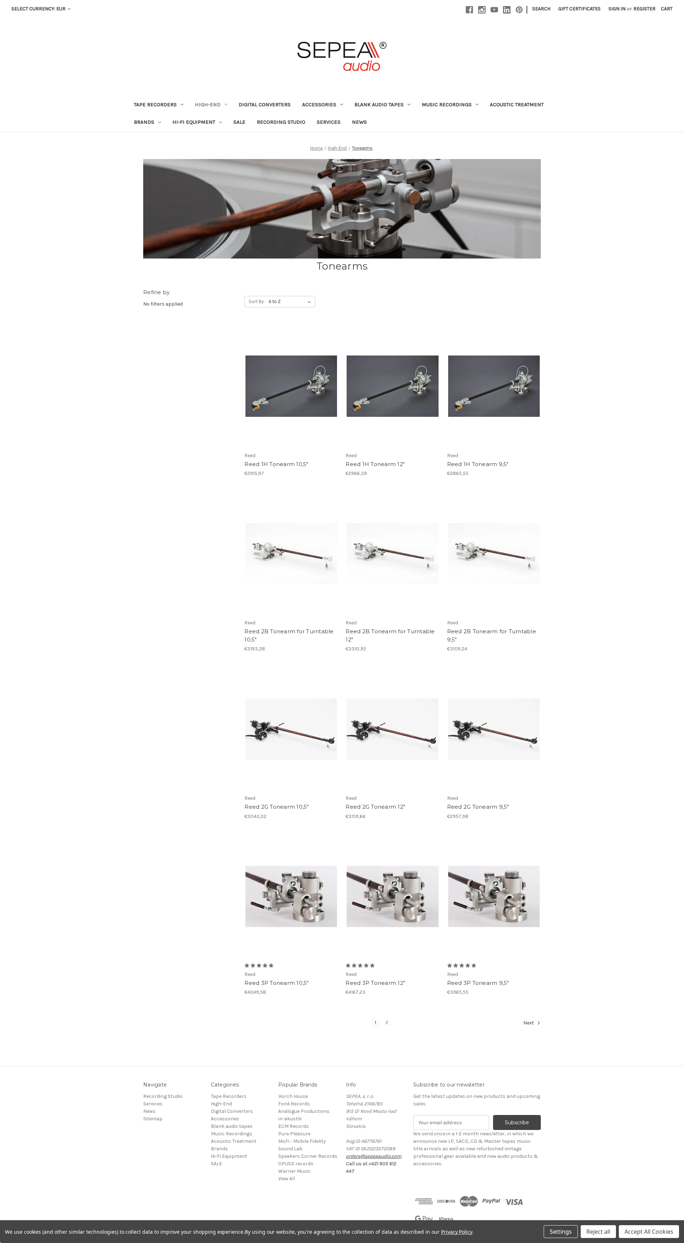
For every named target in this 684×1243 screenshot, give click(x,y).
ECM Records (293, 1126)
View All (286, 1179)
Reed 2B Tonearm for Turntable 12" (390, 635)
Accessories (319, 104)
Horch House (293, 1096)
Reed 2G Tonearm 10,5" (276, 806)
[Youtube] (494, 10)
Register (644, 9)
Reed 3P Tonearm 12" (375, 982)
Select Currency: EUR (39, 9)
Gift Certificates (579, 9)
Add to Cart (494, 735)
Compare (289, 380)
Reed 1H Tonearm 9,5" (478, 464)
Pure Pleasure (294, 1134)
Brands (144, 122)
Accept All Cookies (649, 1232)
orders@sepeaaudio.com (373, 1156)
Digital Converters (265, 104)
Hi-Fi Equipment (193, 122)
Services (329, 122)
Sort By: (257, 301)
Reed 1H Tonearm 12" (375, 464)
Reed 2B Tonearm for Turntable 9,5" (491, 635)
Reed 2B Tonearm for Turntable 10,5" (288, 635)
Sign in (617, 9)
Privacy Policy (456, 1231)
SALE (239, 122)
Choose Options (291, 392)
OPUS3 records (296, 1164)
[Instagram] (482, 10)
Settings (561, 1232)
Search (541, 9)
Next (529, 1023)
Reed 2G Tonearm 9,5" (478, 806)
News (359, 122)
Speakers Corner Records (307, 1156)
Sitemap (152, 1119)
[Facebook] (469, 10)
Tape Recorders (155, 104)
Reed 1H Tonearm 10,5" (276, 464)
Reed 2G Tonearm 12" (375, 806)
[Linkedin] (507, 10)
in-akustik (290, 1119)
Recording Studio (281, 122)
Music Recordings (447, 104)
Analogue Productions (304, 1111)
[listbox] (291, 301)
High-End (208, 104)
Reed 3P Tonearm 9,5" (478, 982)
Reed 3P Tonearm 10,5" (276, 982)
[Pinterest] (519, 10)
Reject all (598, 1232)
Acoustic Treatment (517, 104)
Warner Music (294, 1171)
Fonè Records (294, 1104)
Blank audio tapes (379, 104)
